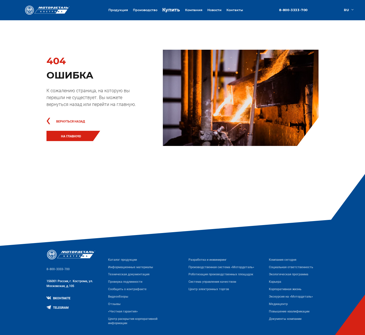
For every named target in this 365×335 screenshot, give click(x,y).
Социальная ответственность (291, 267)
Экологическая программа (288, 274)
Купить (171, 10)
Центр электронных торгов (208, 289)
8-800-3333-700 (293, 10)
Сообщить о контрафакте (127, 289)
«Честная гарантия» (123, 311)
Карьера (275, 282)
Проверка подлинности (125, 282)
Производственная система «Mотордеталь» (221, 267)
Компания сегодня (282, 260)
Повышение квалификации (289, 311)
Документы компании (285, 319)
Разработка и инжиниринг (207, 260)
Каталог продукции (122, 260)
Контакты (234, 10)
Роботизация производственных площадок (220, 274)
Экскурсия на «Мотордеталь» (291, 296)
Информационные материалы (130, 267)
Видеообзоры (118, 296)
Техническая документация (128, 274)
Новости (214, 10)
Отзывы (114, 304)
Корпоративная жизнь (285, 289)
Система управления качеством (212, 282)
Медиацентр (278, 304)
